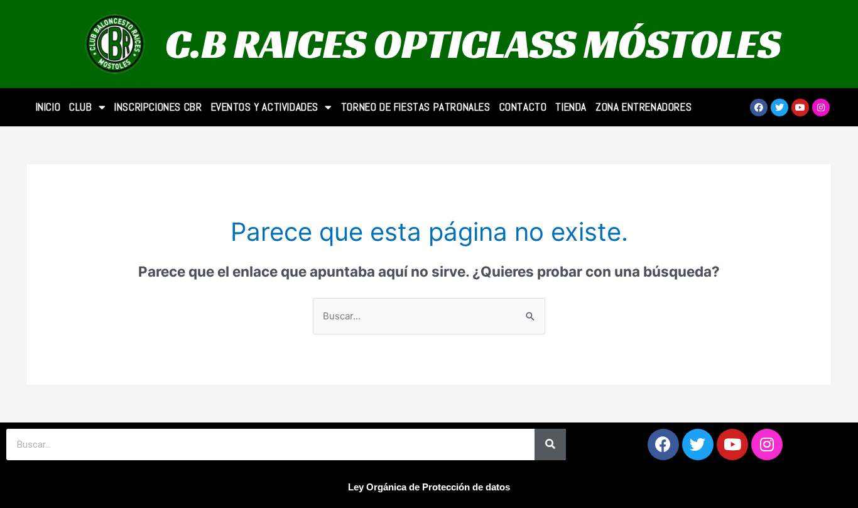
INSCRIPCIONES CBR (158, 107)
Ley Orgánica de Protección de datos (429, 487)
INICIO (48, 107)
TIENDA (571, 107)
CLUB (80, 107)
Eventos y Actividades (265, 107)
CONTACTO (523, 107)
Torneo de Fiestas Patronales (416, 107)
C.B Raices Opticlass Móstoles (473, 43)
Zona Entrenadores (643, 107)
